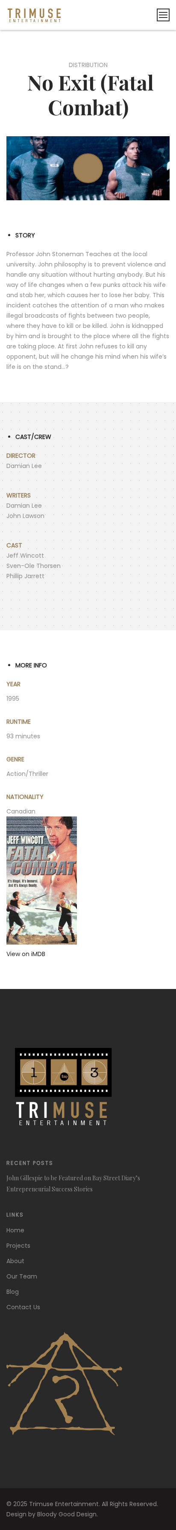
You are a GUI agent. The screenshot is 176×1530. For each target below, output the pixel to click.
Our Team (21, 1276)
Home (15, 1230)
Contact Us (23, 1307)
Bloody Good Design (67, 1514)
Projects (18, 1245)
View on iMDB (25, 954)
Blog (12, 1291)
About (15, 1261)
